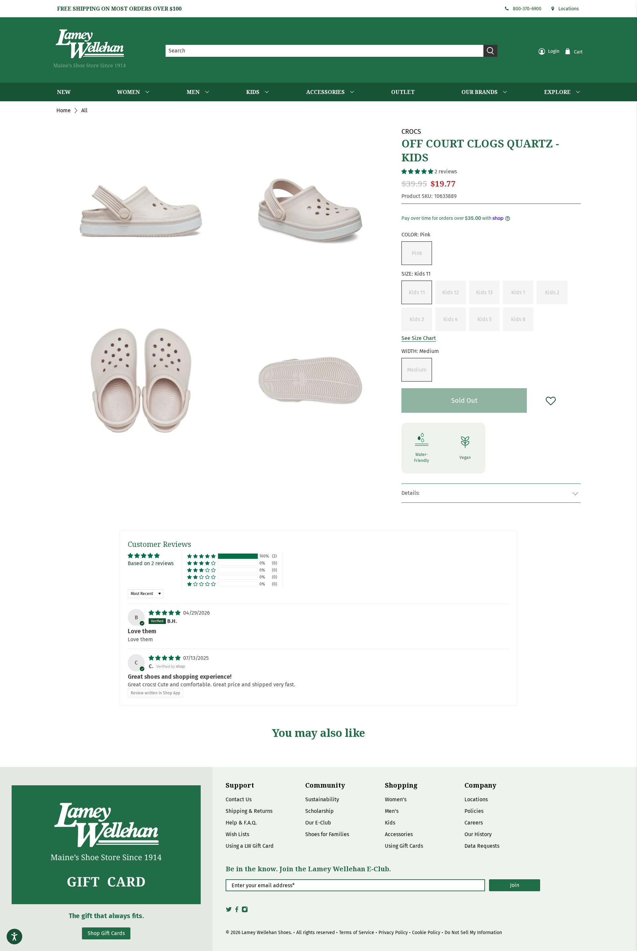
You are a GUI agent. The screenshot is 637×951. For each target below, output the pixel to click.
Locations (568, 9)
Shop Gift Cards (106, 933)
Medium (417, 370)
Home (63, 110)
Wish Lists (237, 834)
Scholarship (319, 811)
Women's (395, 799)
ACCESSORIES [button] (325, 92)
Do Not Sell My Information (473, 932)
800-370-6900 (527, 9)
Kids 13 (484, 292)
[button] (417, 171)
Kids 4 (450, 319)
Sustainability (322, 799)
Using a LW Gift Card (250, 846)
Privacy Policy (393, 932)
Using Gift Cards (404, 846)
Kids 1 (518, 292)
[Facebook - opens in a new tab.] (237, 911)
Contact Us (238, 799)
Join (514, 885)
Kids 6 (518, 319)
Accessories (399, 834)
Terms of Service (356, 932)
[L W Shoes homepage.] (89, 48)
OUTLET (403, 92)
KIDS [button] (252, 92)
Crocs (411, 131)
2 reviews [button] (446, 171)
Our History (478, 834)
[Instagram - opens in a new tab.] (245, 911)
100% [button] (264, 556)
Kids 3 (417, 319)
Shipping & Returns (249, 811)
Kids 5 (484, 319)
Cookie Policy (426, 932)
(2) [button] (274, 556)
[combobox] (325, 51)
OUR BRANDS (479, 92)
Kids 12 (450, 292)
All (84, 110)
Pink (417, 253)
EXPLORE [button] (557, 92)
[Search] (490, 51)
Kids (390, 823)
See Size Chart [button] (418, 338)
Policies (473, 811)
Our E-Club (318, 823)
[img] (164, 613)
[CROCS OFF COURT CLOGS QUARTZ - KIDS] (310, 211)
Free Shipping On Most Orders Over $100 (119, 8)
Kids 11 (417, 292)
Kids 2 (552, 292)
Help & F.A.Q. (241, 823)
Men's (391, 811)
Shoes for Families (327, 834)
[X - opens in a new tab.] (229, 911)
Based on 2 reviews (151, 563)
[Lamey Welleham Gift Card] (106, 844)
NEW (64, 92)
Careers (473, 823)
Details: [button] (410, 493)
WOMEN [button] (128, 92)
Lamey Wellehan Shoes (266, 932)
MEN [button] (193, 92)
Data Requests (481, 846)
